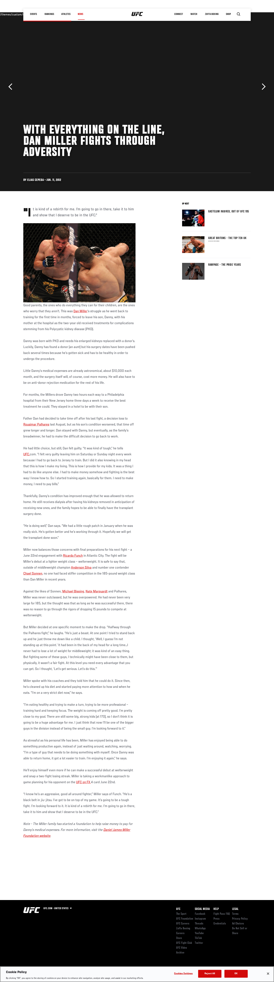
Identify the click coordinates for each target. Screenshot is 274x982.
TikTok (198, 938)
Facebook (200, 914)
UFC (178, 909)
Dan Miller (80, 311)
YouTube (199, 933)
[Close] (268, 974)
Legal (235, 909)
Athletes (65, 14)
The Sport (181, 914)
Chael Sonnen (32, 573)
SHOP (228, 14)
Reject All (209, 973)
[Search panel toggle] (238, 14)
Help (216, 909)
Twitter (199, 943)
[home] (137, 14)
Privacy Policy (240, 919)
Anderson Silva (81, 568)
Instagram (200, 919)
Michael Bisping (73, 591)
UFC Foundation (184, 919)
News (80, 14)
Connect (178, 14)
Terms (235, 914)
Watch (193, 14)
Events (33, 14)
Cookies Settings (183, 973)
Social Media (202, 909)
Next (262, 86)
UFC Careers (182, 923)
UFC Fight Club (184, 943)
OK (235, 973)
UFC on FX (83, 782)
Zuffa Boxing (212, 14)
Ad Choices (238, 923)
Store (179, 938)
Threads (199, 923)
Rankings (49, 14)
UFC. (26, 454)
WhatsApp (200, 928)
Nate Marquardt (97, 591)
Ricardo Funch (73, 556)
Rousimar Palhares (36, 424)
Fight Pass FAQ (221, 914)
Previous (11, 86)
